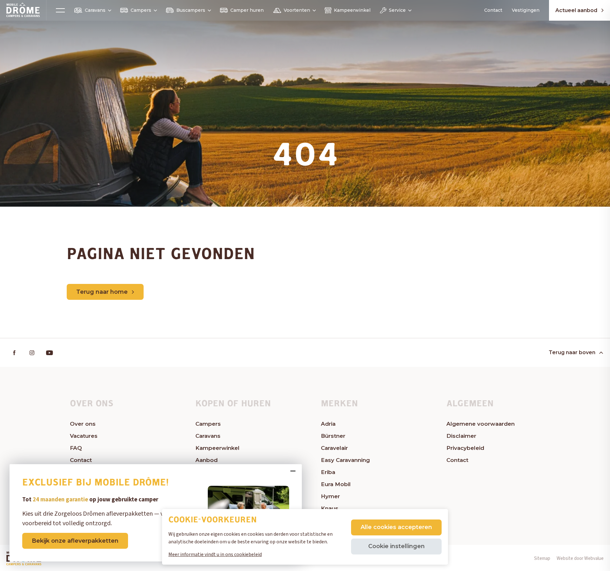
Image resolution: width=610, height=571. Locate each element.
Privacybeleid (465, 448)
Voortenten (297, 10)
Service (397, 10)
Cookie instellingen (396, 546)
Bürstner (333, 436)
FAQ (76, 448)
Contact (493, 10)
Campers (141, 10)
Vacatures (84, 436)
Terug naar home (102, 291)
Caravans (95, 10)
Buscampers (190, 10)
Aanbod (206, 460)
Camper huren (247, 10)
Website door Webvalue (580, 558)
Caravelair (334, 448)
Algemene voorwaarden (480, 424)
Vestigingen (525, 10)
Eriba (328, 472)
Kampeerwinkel (352, 10)
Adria (328, 424)
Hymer (330, 496)
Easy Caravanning (345, 460)
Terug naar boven (572, 352)
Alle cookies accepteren (396, 527)
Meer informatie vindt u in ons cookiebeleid (215, 554)
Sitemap (542, 558)
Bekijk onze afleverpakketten (75, 540)
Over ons (83, 424)
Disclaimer (461, 436)
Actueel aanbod (576, 10)
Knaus (329, 508)
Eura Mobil (336, 484)
